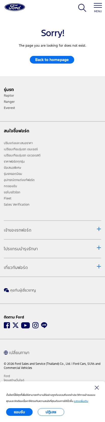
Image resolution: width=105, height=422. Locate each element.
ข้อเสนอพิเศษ (12, 168)
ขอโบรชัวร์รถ (12, 192)
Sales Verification (17, 205)
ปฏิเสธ (51, 411)
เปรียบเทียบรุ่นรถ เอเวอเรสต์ (22, 155)
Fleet (7, 198)
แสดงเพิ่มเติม (81, 401)
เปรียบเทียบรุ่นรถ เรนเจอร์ (21, 149)
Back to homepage (52, 59)
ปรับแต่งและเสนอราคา (18, 143)
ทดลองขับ (10, 186)
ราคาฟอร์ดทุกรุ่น (14, 161)
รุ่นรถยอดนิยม (13, 174)
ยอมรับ (19, 411)
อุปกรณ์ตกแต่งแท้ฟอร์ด (19, 180)
